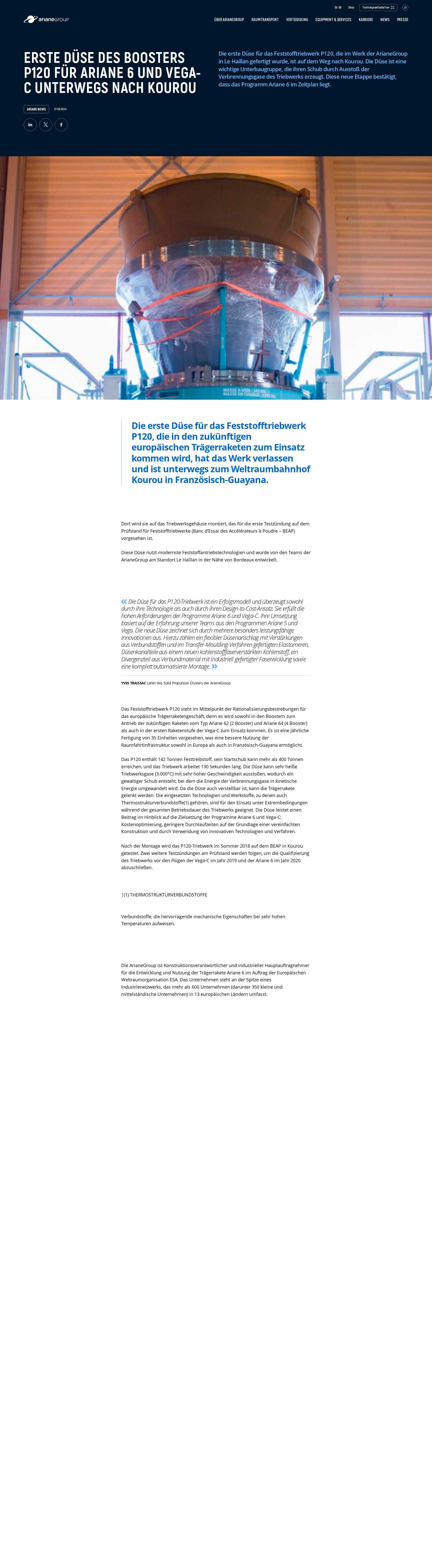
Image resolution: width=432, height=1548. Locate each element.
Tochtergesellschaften (376, 7)
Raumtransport (265, 19)
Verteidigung (297, 19)
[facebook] (61, 124)
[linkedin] (30, 124)
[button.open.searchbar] (405, 7)
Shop (351, 7)
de (336, 7)
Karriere (366, 19)
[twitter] (45, 124)
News (385, 19)
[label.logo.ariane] (46, 22)
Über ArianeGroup (229, 19)
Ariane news (36, 109)
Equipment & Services (333, 19)
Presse (402, 19)
